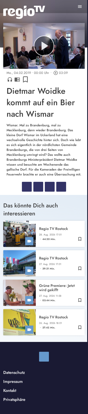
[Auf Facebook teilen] (27, 187)
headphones (10, 79)
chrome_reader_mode (17, 79)
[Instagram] (44, 357)
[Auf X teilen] (38, 187)
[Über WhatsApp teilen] (50, 187)
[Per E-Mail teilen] (61, 187)
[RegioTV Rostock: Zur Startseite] (24, 12)
